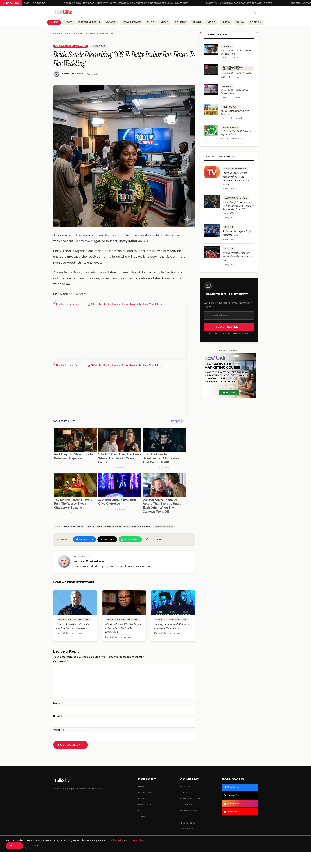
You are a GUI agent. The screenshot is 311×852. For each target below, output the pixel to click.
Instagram (233, 803)
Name (58, 703)
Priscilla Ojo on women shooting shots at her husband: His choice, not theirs (236, 178)
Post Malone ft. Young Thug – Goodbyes (237, 73)
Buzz (150, 22)
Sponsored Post (189, 810)
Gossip (111, 22)
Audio (164, 22)
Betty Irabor (73, 526)
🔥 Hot (54, 22)
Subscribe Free (227, 327)
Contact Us (186, 792)
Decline (34, 845)
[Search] (254, 12)
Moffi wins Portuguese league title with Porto (230, 3)
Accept (14, 845)
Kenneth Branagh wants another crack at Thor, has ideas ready (73, 626)
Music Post (186, 804)
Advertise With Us (190, 798)
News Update (131, 22)
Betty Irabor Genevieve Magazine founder (119, 526)
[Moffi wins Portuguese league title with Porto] (212, 230)
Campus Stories (235, 198)
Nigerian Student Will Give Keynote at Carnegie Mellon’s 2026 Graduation (123, 628)
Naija (240, 22)
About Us (185, 786)
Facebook (233, 787)
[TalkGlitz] (63, 12)
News (68, 22)
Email (57, 716)
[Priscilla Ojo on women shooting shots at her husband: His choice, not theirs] (212, 172)
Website (58, 730)
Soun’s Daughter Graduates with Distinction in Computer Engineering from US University (117, 3)
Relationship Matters (71, 46)
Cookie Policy (187, 828)
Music (226, 22)
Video (212, 22)
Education (230, 127)
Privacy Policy (187, 822)
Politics (181, 22)
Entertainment (89, 22)
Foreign (255, 22)
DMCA (183, 816)
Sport (197, 22)
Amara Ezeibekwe (72, 74)
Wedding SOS (164, 526)
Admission (230, 107)
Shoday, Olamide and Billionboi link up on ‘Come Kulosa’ (171, 626)
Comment (60, 661)
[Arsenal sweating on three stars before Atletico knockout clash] (212, 252)
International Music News (233, 68)
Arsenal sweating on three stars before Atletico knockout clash (238, 256)
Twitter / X (233, 795)
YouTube (232, 812)
